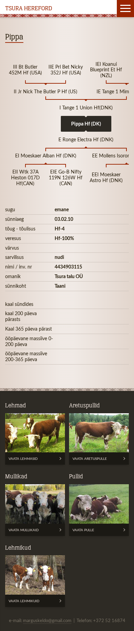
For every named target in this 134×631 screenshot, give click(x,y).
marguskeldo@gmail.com (47, 620)
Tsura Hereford (28, 8)
